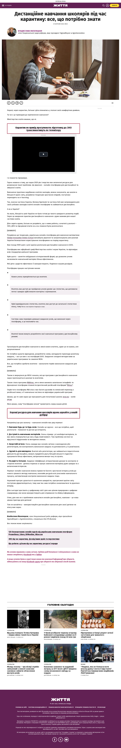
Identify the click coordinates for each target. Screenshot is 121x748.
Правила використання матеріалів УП (61, 707)
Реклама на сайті (21, 707)
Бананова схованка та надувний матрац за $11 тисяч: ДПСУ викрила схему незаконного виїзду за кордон (60, 670)
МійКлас (30, 382)
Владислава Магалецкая (30, 31)
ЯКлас (69, 385)
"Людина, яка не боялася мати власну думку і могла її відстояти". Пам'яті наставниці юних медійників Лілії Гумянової (97, 670)
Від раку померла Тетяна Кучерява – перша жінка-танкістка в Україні (23, 634)
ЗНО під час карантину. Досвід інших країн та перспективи (34, 539)
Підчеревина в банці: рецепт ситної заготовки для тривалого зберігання (97, 635)
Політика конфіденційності (37, 707)
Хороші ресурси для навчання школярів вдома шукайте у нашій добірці (43, 413)
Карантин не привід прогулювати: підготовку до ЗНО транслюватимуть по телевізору (43, 129)
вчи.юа (66, 397)
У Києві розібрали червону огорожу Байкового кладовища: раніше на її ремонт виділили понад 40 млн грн (60, 635)
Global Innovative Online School (20, 238)
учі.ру (9, 399)
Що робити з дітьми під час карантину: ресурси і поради (33, 543)
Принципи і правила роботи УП (85, 707)
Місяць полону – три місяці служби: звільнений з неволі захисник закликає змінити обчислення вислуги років (23, 670)
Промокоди (101, 707)
